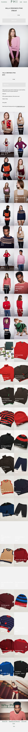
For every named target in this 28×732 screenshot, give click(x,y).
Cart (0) (25, 1)
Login (21, 1)
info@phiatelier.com (20, 106)
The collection (4, 1)
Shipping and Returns (14, 721)
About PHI (4, 721)
